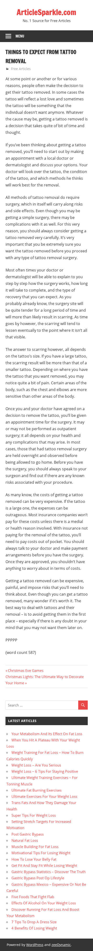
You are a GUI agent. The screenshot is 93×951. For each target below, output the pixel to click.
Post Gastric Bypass (27, 834)
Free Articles (21, 68)
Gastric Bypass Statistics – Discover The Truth (48, 871)
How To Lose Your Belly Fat (33, 859)
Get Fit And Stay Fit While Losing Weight (44, 865)
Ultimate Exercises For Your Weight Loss (44, 796)
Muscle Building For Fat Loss (34, 846)
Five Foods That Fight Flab (32, 896)
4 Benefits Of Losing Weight (34, 928)
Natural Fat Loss (24, 840)
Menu (20, 36)
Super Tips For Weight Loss (33, 815)
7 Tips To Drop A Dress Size (34, 921)
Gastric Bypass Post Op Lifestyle (37, 877)
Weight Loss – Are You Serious (36, 765)
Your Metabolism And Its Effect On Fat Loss (46, 733)
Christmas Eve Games (25, 670)
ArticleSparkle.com (46, 12)
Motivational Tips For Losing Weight (40, 852)
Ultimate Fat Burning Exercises (36, 790)
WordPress (34, 944)
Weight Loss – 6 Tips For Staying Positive (44, 771)
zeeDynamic (61, 944)
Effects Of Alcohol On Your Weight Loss (43, 903)
